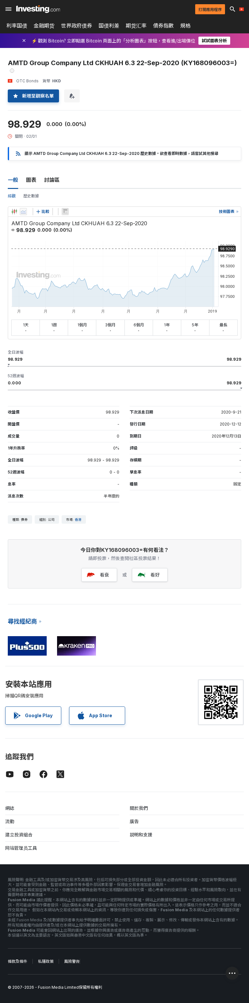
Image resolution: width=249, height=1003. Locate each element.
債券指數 (163, 25)
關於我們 (139, 808)
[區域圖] (23, 211)
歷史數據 (31, 195)
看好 (155, 574)
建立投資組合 (18, 834)
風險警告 (72, 961)
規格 (185, 25)
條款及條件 (17, 961)
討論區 (52, 180)
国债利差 (109, 25)
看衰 (104, 574)
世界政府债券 (76, 25)
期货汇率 (136, 25)
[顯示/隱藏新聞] (65, 211)
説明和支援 (141, 834)
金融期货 (44, 25)
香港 (78, 519)
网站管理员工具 (21, 848)
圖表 (31, 180)
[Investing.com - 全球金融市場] (38, 9)
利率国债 (16, 25)
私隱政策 (45, 961)
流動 (9, 821)
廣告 (134, 821)
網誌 (9, 808)
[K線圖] (14, 211)
